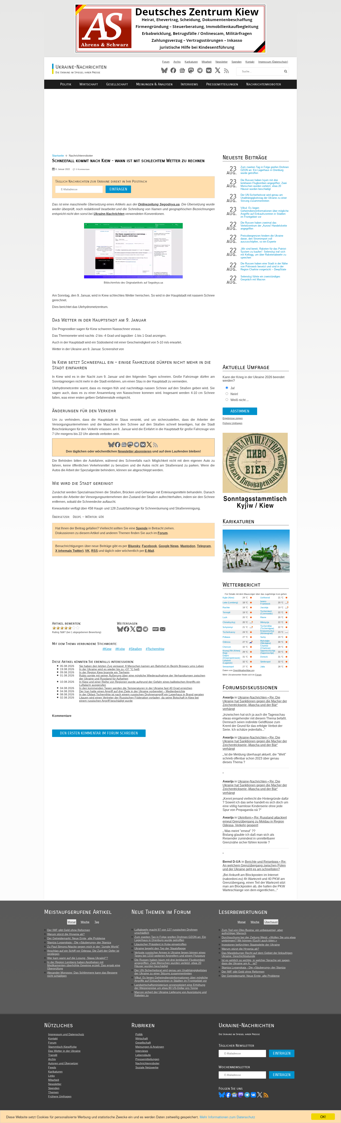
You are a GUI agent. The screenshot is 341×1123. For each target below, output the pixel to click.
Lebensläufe (143, 1055)
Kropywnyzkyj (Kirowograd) (267, 632)
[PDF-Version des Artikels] (156, 629)
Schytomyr (228, 627)
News (182, 70)
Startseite (58, 155)
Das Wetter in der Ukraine (64, 1050)
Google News (169, 546)
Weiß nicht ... (239, 400)
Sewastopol (228, 666)
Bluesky (164, 70)
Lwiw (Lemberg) (230, 602)
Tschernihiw (156, 649)
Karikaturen (191, 61)
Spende (142, 528)
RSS (226, 70)
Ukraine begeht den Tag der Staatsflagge (160, 948)
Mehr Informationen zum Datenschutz (227, 1116)
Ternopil (226, 612)
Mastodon (191, 70)
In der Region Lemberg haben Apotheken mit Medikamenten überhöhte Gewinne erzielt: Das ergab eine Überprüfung (83, 965)
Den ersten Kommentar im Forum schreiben (99, 733)
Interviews (189, 84)
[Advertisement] (170, 116)
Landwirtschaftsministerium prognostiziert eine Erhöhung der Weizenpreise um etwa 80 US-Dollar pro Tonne (169, 986)
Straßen (136, 649)
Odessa (226, 642)
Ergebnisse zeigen (233, 418)
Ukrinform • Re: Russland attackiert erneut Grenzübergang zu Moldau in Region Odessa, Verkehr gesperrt (255, 821)
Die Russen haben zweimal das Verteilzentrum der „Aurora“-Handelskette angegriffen (264, 225)
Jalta (262, 666)
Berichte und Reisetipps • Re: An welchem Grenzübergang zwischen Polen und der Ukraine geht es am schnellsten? (254, 865)
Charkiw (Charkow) (265, 647)
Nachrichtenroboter (263, 84)
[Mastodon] (241, 1095)
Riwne (263, 617)
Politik (65, 84)
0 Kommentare (83, 169)
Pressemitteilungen (222, 84)
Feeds (52, 1067)
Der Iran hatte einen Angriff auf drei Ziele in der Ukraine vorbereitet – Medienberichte (132, 691)
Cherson (227, 647)
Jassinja (264, 607)
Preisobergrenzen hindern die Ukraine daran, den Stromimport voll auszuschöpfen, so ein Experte (262, 238)
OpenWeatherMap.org (243, 670)
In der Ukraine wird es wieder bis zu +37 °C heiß (109, 669)
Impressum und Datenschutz (66, 1034)
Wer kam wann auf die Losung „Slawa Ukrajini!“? (77, 958)
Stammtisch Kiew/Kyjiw (62, 1046)
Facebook (173, 70)
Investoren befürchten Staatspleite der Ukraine (251, 944)
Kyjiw (121, 649)
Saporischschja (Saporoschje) (267, 651)
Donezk (264, 657)
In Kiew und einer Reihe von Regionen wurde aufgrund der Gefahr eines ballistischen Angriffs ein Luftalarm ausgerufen (139, 683)
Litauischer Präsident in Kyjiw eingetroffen (160, 944)
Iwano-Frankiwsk (265, 602)
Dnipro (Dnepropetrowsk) (231, 656)
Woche (85, 921)
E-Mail (149, 550)
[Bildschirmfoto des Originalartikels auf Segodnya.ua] (133, 251)
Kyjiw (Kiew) (228, 597)
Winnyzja (264, 622)
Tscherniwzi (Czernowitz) (266, 612)
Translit (52, 1055)
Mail (162, 629)
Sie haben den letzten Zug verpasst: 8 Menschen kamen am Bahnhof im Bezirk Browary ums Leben (141, 666)
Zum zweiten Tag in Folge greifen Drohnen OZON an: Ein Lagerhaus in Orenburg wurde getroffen (265, 170)
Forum (166, 61)
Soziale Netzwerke (146, 1067)
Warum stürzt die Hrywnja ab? (66, 934)
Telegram (200, 70)
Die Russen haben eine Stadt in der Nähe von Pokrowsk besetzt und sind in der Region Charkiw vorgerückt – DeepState (264, 266)
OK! (323, 1116)
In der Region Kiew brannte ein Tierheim (104, 672)
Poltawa (226, 637)
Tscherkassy (229, 632)
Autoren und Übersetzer (63, 1063)
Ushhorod (265, 597)
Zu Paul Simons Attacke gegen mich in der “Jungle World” (83, 946)
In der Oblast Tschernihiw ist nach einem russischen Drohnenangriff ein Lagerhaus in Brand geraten (141, 694)
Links (51, 1075)
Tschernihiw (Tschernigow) (267, 627)
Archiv (177, 61)
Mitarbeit (207, 61)
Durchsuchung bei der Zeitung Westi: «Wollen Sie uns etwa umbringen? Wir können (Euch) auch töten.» (259, 939)
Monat (72, 921)
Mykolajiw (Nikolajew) (265, 642)
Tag (97, 921)
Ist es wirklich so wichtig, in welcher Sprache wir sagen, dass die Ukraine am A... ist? (256, 962)
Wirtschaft (89, 84)
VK (143, 444)
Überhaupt (271, 921)
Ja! (232, 388)
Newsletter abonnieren (135, 451)
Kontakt (249, 61)
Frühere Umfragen (232, 423)
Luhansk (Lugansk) (227, 661)
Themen (53, 1092)
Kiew (107, 649)
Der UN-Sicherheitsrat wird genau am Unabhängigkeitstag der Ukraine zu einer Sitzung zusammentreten (264, 197)
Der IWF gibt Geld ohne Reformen (68, 930)
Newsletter (221, 61)
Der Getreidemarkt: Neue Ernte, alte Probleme (76, 938)
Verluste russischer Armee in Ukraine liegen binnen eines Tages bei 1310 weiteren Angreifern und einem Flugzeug (169, 954)
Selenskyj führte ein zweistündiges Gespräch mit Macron (260, 278)
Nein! (234, 394)
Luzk (225, 617)
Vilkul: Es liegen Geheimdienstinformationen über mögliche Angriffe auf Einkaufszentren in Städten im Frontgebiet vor (265, 212)
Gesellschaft (117, 84)
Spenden (236, 61)
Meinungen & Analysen (154, 84)
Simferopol (265, 661)
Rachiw (226, 607)
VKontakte (209, 70)
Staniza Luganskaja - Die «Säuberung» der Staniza (79, 942)
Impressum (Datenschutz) (273, 61)
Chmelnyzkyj (229, 622)
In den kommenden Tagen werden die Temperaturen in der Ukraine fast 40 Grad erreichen (135, 688)
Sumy (263, 637)
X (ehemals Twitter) (69, 550)
